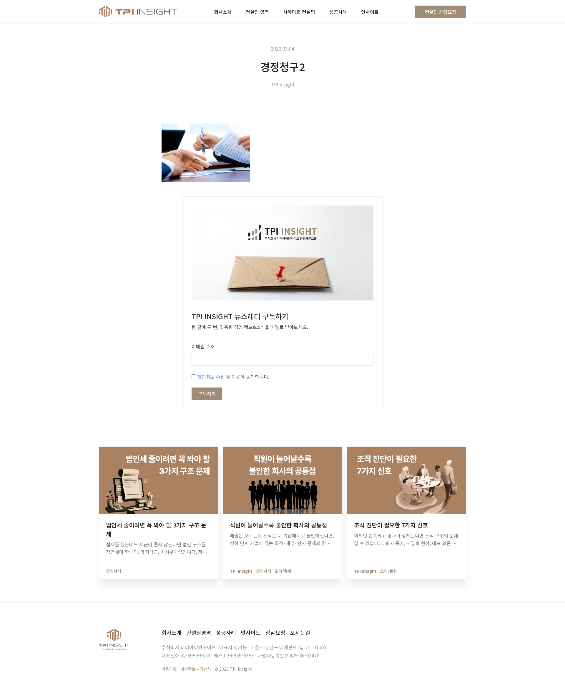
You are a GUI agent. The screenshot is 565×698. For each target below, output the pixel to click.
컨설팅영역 (198, 632)
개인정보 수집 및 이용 (218, 376)
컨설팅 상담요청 (440, 11)
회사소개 (172, 632)
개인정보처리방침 (195, 669)
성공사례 (226, 632)
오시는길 (300, 632)
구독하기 (207, 393)
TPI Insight (283, 84)
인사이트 (251, 632)
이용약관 (169, 669)
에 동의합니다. (233, 376)
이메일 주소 (203, 346)
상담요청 (275, 632)
